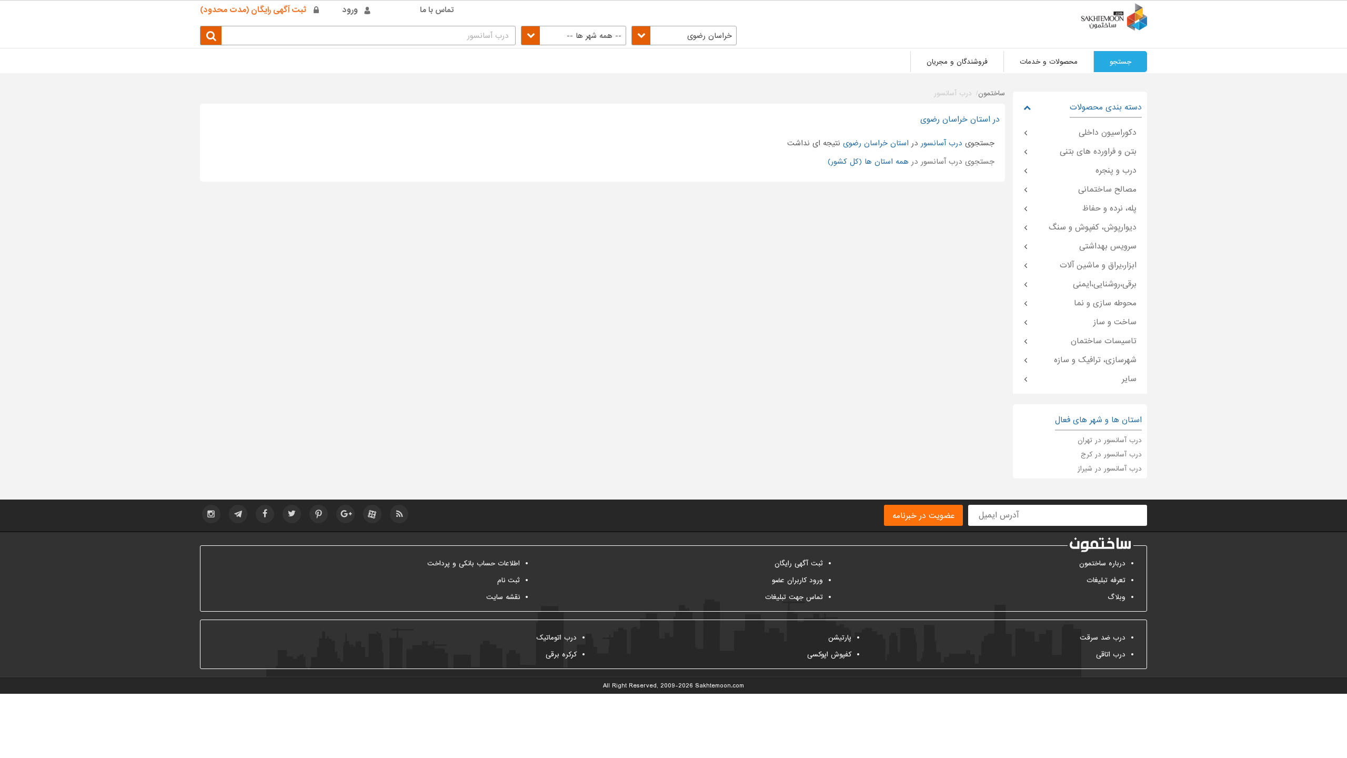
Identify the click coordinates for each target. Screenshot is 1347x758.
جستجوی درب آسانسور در (911, 161)
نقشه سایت (503, 597)
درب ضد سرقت (1102, 638)
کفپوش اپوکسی (829, 655)
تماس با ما (437, 10)
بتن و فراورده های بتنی (1098, 151)
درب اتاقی (1110, 655)
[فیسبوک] (265, 514)
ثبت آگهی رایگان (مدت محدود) (253, 10)
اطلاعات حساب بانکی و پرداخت (473, 563)
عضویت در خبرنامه (923, 516)
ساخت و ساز (1115, 322)
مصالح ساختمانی (1107, 189)
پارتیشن (839, 638)
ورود (350, 10)
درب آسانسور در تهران (1110, 440)
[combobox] (684, 35)
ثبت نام (508, 580)
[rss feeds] (399, 514)
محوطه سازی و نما (1105, 303)
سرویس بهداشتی (1108, 246)
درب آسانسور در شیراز (1110, 469)
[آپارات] (372, 514)
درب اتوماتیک (556, 638)
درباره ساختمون (1102, 563)
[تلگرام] (238, 514)
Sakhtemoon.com (719, 686)
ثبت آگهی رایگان (799, 563)
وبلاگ (1116, 597)
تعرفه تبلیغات (1106, 580)
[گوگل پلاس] (345, 514)
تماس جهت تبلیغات (794, 597)
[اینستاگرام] (211, 514)
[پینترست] (318, 514)
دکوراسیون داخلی (1108, 132)
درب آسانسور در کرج (1111, 455)
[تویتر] (292, 514)
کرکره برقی (561, 655)
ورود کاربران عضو (797, 580)
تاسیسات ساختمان (1104, 341)
